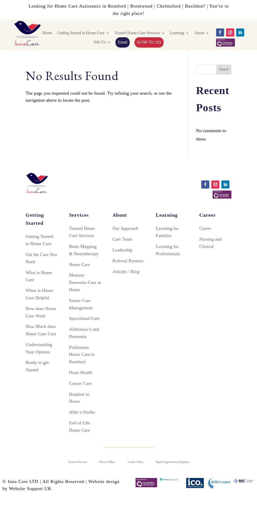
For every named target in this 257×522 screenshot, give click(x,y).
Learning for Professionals (168, 250)
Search (224, 69)
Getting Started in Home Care (80, 33)
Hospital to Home (79, 398)
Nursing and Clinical (210, 243)
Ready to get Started (37, 366)
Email (122, 42)
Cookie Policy (135, 462)
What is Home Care (39, 276)
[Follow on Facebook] (220, 32)
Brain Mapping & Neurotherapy (84, 250)
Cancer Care (80, 383)
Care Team (122, 239)
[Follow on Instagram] (230, 32)
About (199, 33)
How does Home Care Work (41, 312)
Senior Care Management (81, 304)
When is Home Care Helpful (39, 294)
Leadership (122, 249)
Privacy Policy (107, 462)
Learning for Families (167, 232)
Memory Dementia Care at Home (85, 282)
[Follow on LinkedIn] (240, 32)
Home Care (79, 264)
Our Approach (125, 228)
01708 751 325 (149, 42)
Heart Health (80, 372)
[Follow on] (225, 43)
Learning (177, 33)
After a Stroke (82, 412)
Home (47, 33)
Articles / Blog (125, 271)
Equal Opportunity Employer (172, 462)
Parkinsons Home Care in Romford (82, 354)
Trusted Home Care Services (137, 33)
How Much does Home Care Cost (41, 330)
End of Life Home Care (79, 426)
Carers (205, 228)
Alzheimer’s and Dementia (84, 333)
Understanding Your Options (39, 348)
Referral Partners (127, 260)
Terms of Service (77, 462)
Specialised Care (84, 318)
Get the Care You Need (41, 258)
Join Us (100, 42)
